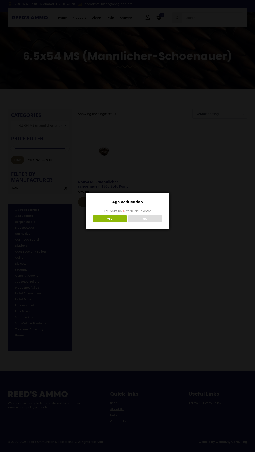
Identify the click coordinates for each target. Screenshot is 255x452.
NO (145, 219)
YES (109, 219)
